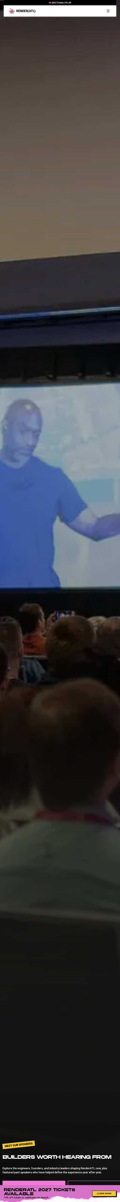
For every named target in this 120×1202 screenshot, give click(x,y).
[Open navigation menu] (108, 11)
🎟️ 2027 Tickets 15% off (60, 2)
